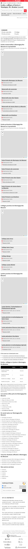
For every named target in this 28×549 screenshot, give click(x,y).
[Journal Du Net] (20, 539)
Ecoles (4, 3)
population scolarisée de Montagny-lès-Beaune (14, 355)
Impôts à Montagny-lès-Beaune (9, 431)
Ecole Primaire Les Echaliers (10, 197)
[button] (2, 53)
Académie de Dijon (11, 3)
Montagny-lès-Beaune (7, 417)
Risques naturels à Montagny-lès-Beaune (11, 441)
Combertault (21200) (6, 407)
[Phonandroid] (20, 547)
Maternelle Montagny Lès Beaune (12, 80)
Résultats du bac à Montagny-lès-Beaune (11, 461)
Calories (4, 474)
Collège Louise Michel (8, 265)
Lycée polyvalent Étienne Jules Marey (13, 327)
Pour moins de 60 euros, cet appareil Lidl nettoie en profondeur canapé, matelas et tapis (13, 513)
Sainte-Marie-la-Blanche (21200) (10, 111)
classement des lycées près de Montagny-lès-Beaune (15, 357)
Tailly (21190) (5, 405)
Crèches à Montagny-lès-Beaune (9, 426)
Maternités (4, 471)
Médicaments (5, 476)
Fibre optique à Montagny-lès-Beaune (10, 445)
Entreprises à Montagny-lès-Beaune (10, 448)
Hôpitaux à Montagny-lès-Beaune (9, 452)
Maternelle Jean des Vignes (10, 98)
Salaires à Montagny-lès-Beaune (9, 428)
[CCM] (7, 539)
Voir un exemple (22, 486)
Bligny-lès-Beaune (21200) (9, 102)
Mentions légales (6, 533)
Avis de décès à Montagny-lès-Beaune (10, 429)
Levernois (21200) (7, 93)
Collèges (17, 32)
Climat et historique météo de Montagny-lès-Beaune (14, 434)
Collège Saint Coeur (8, 247)
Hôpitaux (4, 478)
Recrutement (22, 530)
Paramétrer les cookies (16, 532)
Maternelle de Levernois (9, 89)
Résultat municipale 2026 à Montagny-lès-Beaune (13, 459)
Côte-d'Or (19, 3)
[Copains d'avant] (7, 545)
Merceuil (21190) (6, 403)
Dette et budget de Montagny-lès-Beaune (11, 433)
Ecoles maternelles (7, 32)
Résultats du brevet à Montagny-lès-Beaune (12, 462)
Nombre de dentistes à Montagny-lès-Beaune (12, 443)
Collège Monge (6, 256)
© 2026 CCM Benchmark (20, 533)
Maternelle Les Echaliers (9, 115)
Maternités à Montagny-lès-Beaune (10, 424)
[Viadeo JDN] (20, 545)
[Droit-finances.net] (20, 542)
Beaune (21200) (6, 119)
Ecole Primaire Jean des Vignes (11, 177)
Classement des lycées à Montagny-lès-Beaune (12, 422)
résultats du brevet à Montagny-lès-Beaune (13, 359)
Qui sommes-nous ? (7, 530)
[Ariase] (7, 547)
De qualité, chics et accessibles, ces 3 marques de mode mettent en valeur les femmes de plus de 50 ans (14, 508)
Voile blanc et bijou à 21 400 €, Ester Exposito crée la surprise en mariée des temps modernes (13, 524)
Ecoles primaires (6, 34)
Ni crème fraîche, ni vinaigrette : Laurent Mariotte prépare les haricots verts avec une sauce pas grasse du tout (14, 518)
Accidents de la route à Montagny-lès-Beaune (12, 436)
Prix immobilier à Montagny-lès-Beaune (11, 450)
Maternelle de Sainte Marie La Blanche (14, 106)
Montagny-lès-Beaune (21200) (9, 84)
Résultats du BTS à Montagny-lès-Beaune (11, 464)
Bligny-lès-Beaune (17, 13)
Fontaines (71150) (7, 349)
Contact (13, 530)
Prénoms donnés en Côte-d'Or (9, 446)
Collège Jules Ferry (7, 238)
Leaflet (25, 77)
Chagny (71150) (6, 269)
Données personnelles (7, 532)
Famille (4, 485)
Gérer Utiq (23, 532)
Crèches (4, 473)
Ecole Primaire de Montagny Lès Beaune (14, 160)
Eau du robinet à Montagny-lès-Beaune (11, 419)
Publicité (17, 530)
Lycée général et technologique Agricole (14, 345)
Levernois (9, 13)
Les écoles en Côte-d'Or (7, 410)
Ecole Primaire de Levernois (10, 169)
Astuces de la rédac (7, 487)
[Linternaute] (7, 542)
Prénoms (4, 469)
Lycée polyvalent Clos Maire (10, 336)
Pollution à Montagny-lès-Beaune (9, 440)
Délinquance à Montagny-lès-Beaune (10, 438)
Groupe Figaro (12, 533)
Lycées (17, 34)
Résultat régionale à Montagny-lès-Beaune (11, 421)
